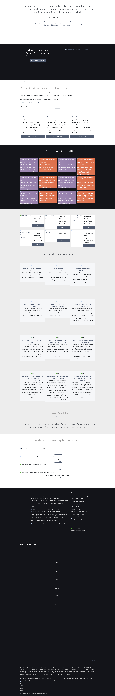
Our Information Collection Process (74, 14)
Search (96, 2)
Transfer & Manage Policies (45, 95)
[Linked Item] (57, 452)
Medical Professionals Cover (45, 51)
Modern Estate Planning (44, 83)
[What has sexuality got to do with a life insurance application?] (51, 222)
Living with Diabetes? (62, 30)
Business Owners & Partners (45, 64)
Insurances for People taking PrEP (45, 44)
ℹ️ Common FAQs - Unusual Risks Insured (32, 102)
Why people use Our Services (61, 15)
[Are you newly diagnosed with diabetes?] (51, 236)
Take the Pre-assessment (74, 22)
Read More (38, 225)
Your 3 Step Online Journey (74, 10)
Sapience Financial (67, 667)
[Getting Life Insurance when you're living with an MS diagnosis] (77, 222)
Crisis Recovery (44, 32)
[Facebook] (101, 2)
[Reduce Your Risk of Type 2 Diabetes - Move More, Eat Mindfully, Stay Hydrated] (26, 238)
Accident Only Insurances (44, 57)
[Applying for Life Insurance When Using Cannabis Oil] (26, 221)
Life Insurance (44, 17)
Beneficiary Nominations (45, 89)
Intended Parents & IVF (45, 77)
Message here (79, 506)
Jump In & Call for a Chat (74, 18)
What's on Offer (60, 9)
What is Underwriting (62, 18)
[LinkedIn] (102, 2)
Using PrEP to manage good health (62, 34)
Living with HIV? (60, 27)
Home (35, 2)
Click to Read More (32, 136)
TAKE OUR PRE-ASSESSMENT (38, 60)
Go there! (57, 416)
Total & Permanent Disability (44, 22)
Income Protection (45, 28)
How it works (60, 12)
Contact (88, 2)
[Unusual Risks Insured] (26, 2)
